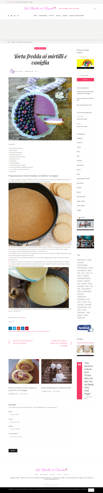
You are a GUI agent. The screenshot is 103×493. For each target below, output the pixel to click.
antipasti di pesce (82, 260)
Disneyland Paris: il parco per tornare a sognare (59, 343)
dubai (87, 273)
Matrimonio (43, 15)
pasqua (90, 283)
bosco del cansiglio (82, 267)
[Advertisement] (51, 29)
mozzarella (83, 283)
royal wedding (81, 299)
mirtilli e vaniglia (17, 331)
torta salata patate (82, 307)
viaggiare (80, 315)
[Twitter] (11, 15)
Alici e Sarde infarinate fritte (84, 105)
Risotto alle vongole (82, 119)
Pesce (79, 169)
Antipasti (79, 138)
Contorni (79, 142)
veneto (79, 310)
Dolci (37, 48)
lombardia (80, 281)
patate (87, 286)
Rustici (79, 192)
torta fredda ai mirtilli (43, 331)
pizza (91, 286)
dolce (79, 273)
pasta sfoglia (81, 286)
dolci (10, 331)
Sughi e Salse (81, 201)
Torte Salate (81, 205)
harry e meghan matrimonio (84, 278)
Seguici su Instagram (77, 15)
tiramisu (84, 302)
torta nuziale (81, 304)
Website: (11, 426)
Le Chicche (20, 71)
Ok (91, 490)
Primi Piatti (80, 183)
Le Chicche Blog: (13, 2)
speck (88, 299)
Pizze (78, 174)
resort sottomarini (86, 288)
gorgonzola (86, 275)
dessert (89, 270)
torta (89, 302)
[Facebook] (8, 15)
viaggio (86, 315)
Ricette (51, 15)
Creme (79, 147)
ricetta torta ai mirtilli (29, 331)
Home (35, 15)
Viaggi (58, 15)
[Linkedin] (14, 15)
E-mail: (11, 419)
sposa (79, 302)
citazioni (91, 267)
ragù (79, 288)
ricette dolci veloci (82, 296)
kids (78, 156)
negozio (23, 317)
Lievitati (79, 160)
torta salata (88, 304)
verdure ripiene (81, 312)
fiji (91, 273)
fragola (79, 275)
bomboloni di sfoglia (82, 265)
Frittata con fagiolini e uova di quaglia (23, 342)
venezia (84, 310)
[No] (101, 490)
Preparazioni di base (83, 178)
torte (89, 307)
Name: (11, 411)
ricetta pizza (80, 294)
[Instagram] (18, 15)
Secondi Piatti (81, 196)
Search (85, 79)
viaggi (88, 312)
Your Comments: (14, 433)
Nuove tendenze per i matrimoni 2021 (56, 388)
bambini (89, 260)
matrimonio (87, 281)
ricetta (79, 291)
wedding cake (81, 317)
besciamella (80, 262)
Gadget (64, 15)
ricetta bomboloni (87, 291)
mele (79, 283)
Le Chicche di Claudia (32, 478)
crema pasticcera (82, 270)
